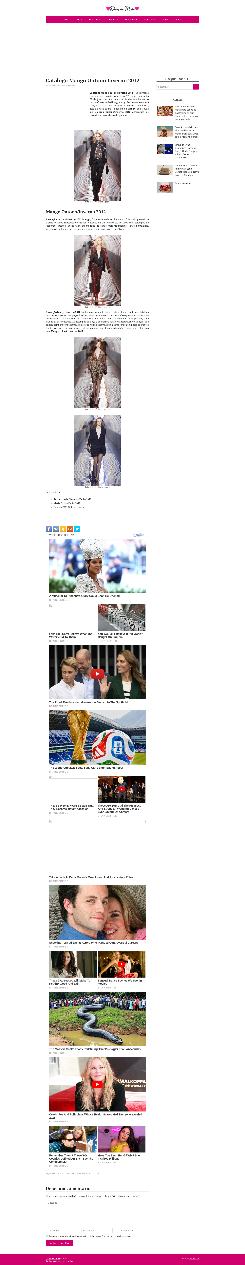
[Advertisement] (122, 51)
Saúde (164, 19)
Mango (96, 1173)
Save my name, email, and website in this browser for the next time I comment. (90, 1236)
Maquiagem (131, 19)
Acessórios (149, 19)
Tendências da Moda (66, 85)
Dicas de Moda (53, 1258)
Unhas (79, 19)
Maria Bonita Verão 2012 (67, 503)
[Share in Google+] (70, 529)
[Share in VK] (56, 529)
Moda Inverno (51, 85)
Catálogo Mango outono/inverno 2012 (65, 1173)
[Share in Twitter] (77, 529)
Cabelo (177, 19)
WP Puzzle (194, 1258)
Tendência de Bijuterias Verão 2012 (72, 499)
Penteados (94, 19)
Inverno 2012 (87, 1173)
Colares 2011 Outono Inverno (69, 507)
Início (66, 19)
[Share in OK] (63, 529)
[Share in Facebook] (49, 529)
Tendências (112, 19)
